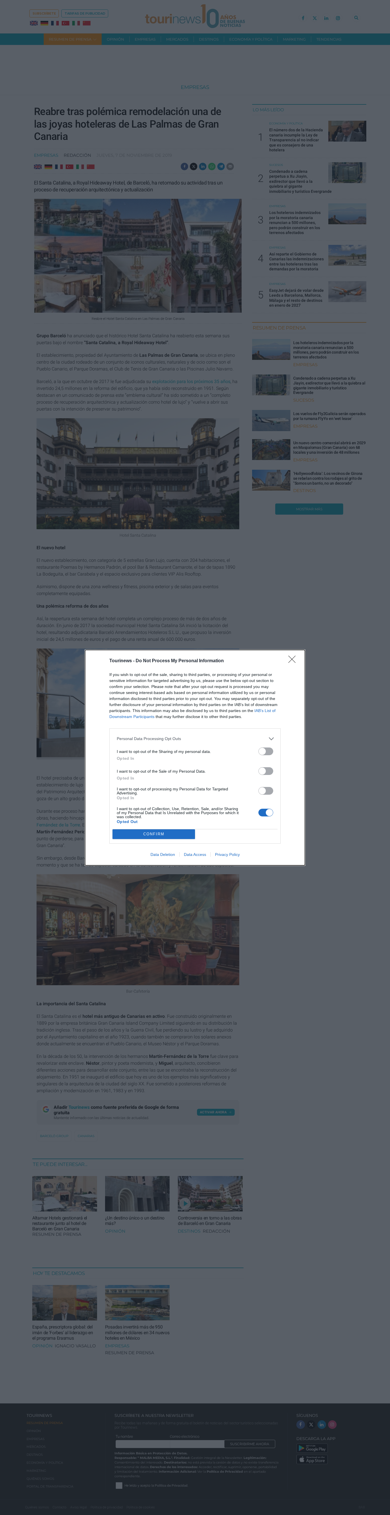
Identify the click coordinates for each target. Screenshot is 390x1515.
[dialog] (195, 757)
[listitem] (195, 739)
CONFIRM (153, 834)
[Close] (293, 661)
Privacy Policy (227, 854)
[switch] (265, 751)
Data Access (195, 854)
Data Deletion (162, 854)
